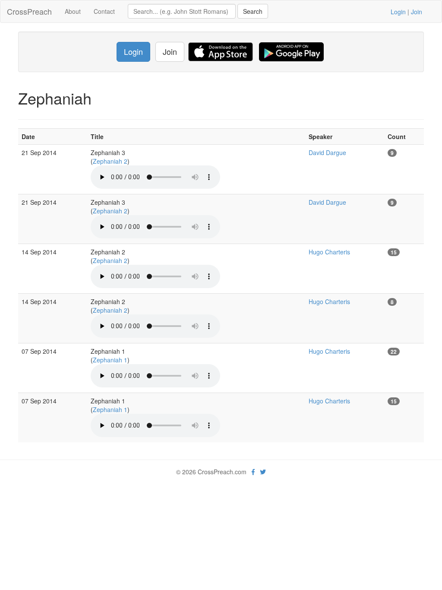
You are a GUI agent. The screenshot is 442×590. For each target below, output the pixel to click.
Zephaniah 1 (110, 359)
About (73, 11)
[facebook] (253, 471)
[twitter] (263, 471)
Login (398, 11)
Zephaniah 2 (110, 161)
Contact (104, 11)
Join (416, 11)
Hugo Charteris (329, 251)
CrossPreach (29, 11)
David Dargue (327, 152)
